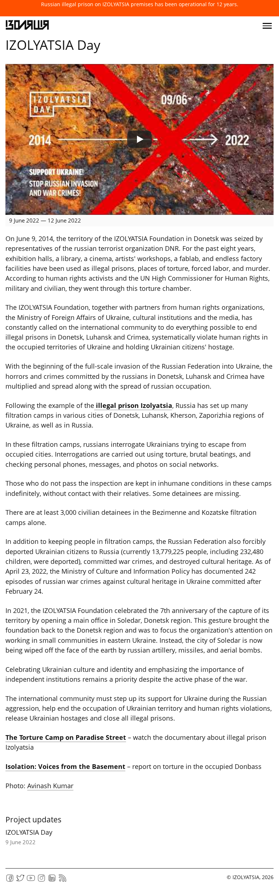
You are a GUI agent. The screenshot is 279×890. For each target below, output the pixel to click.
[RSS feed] (62, 880)
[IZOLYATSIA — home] (27, 26)
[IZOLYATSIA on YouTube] (31, 880)
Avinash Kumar (50, 785)
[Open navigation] (267, 25)
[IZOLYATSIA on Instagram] (41, 880)
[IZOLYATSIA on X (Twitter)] (20, 880)
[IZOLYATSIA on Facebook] (9, 880)
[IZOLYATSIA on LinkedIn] (52, 880)
